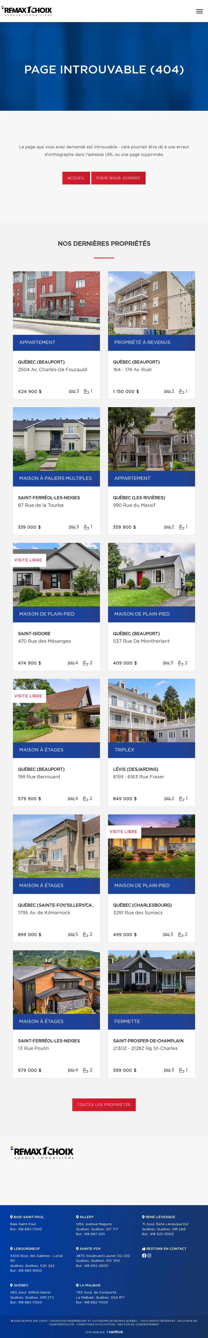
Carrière (150, 1209)
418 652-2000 (96, 1266)
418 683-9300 (30, 1270)
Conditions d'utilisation (96, 1324)
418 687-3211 (94, 1234)
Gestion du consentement (138, 1324)
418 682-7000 (30, 1229)
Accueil (76, 178)
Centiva (115, 1331)
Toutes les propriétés (104, 1105)
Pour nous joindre (118, 178)
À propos (84, 1209)
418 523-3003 (162, 1234)
